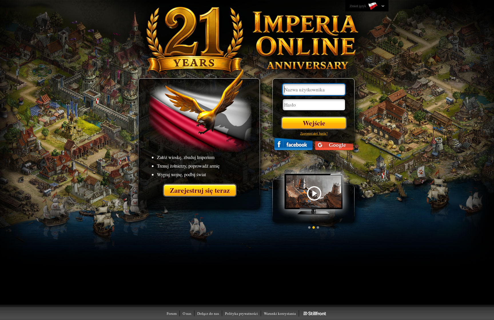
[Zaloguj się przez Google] (334, 144)
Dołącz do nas (208, 313)
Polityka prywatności (241, 313)
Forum (172, 313)
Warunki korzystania (280, 313)
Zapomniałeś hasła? (314, 133)
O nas (187, 313)
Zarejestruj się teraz (200, 190)
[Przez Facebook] (293, 144)
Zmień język (358, 5)
